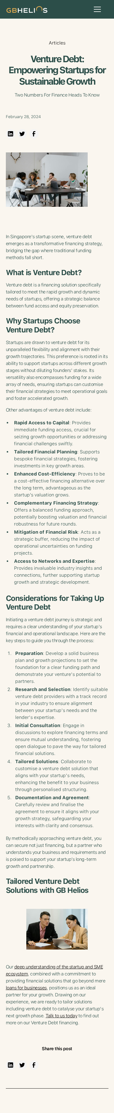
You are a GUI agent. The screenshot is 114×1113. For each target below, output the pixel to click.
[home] (25, 9)
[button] (96, 9)
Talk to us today (61, 1015)
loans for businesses (26, 988)
